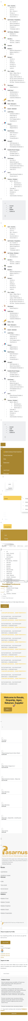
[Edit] (5, 203)
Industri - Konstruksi (11, 577)
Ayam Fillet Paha (5, 791)
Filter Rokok (9, 571)
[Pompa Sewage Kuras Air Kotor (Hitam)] (4, 749)
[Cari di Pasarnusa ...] (25, 581)
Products (4, 596)
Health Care (9, 573)
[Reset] (3, 444)
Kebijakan (3, 894)
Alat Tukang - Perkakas (11, 560)
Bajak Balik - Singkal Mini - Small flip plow (11, 817)
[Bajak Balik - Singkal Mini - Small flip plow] (4, 814)
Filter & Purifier (9, 569)
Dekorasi (8, 568)
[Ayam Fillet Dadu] (4, 801)
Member (3, 867)
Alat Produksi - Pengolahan (9, 557)
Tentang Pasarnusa (6, 863)
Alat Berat (8, 555)
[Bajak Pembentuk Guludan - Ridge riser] (4, 775)
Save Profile (5, 942)
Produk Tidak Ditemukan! (7, 598)
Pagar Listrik (9, 586)
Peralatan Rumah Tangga (12, 588)
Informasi (3, 877)
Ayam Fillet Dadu (6, 804)
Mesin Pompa (9, 582)
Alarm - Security (10, 553)
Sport (7, 591)
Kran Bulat (4, 740)
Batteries (8, 566)
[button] (2, 738)
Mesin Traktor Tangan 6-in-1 (8, 766)
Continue (5, 606)
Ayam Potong (5, 830)
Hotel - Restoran (10, 575)
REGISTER (14, 1013)
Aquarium (8, 564)
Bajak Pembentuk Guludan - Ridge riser (11, 778)
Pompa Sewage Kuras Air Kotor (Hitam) (11, 753)
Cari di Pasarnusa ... (6, 581)
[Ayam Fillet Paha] (4, 788)
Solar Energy (9, 589)
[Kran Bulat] (4, 736)
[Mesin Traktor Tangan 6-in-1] (4, 762)
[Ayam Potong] (4, 827)
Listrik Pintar (9, 578)
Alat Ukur (8, 562)
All (7, 551)
